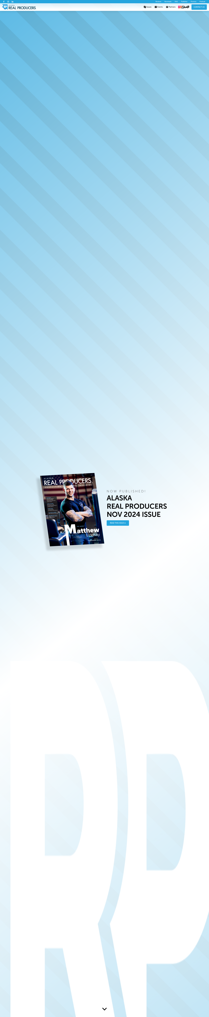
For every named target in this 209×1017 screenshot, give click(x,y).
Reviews (158, 1)
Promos (193, 1)
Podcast (202, 1)
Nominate (167, 1)
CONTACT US (199, 7)
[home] (19, 7)
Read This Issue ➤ (118, 523)
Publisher (184, 1)
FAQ (176, 1)
